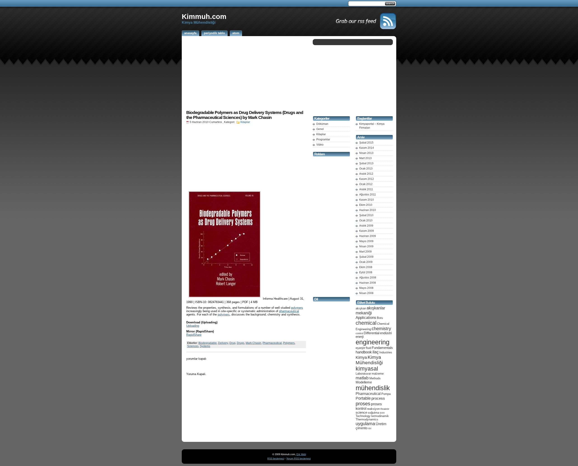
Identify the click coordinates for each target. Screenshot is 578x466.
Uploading (192, 325)
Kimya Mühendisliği (369, 360)
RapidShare (193, 334)
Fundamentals (382, 348)
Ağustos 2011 (367, 194)
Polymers (289, 343)
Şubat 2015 (366, 142)
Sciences (192, 346)
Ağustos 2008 (367, 277)
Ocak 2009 (366, 262)
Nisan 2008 (366, 293)
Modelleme (364, 382)
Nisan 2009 (366, 246)
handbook (364, 352)
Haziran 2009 (367, 236)
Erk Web (301, 454)
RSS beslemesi (275, 458)
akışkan (361, 308)
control (359, 333)
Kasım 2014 (366, 147)
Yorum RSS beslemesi (298, 458)
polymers (297, 307)
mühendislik (373, 388)
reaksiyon (373, 408)
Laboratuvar (363, 373)
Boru (380, 318)
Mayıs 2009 (366, 241)
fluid (368, 348)
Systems (205, 346)
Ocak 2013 (366, 168)
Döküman (322, 123)
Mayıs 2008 (366, 288)
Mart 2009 (365, 251)
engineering (372, 342)
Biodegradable (207, 343)
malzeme (378, 373)
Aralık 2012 (366, 173)
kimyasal (367, 368)
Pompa (386, 394)
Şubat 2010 (366, 215)
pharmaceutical (289, 311)
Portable (363, 398)
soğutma (373, 412)
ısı (369, 428)
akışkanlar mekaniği (370, 310)
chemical (366, 323)
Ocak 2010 (366, 220)
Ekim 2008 (365, 267)
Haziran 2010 (367, 210)
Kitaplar (245, 122)
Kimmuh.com (204, 16)
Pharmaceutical (272, 343)
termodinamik (380, 416)
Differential (371, 333)
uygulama (365, 423)
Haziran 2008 (367, 282)
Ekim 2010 (365, 204)
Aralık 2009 (366, 225)
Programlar (323, 139)
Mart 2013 (365, 158)
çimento (361, 428)
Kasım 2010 (366, 199)
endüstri (386, 333)
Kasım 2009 (366, 230)
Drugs (240, 343)
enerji (360, 336)
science (361, 412)
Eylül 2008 (365, 272)
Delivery (223, 343)
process (378, 398)
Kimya (361, 357)
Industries (385, 352)
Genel (320, 129)
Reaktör (384, 409)
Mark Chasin (253, 343)
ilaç (376, 352)
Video (320, 144)
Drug (232, 343)
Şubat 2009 (366, 256)
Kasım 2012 (366, 179)
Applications (366, 317)
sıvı (382, 412)
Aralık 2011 (366, 189)
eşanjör (360, 348)
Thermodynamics (367, 419)
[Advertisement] (246, 72)
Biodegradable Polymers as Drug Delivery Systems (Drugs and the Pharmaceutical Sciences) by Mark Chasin (244, 115)
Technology (363, 416)
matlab (362, 377)
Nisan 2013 (366, 153)
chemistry (381, 328)
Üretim (381, 424)
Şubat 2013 (366, 163)
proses (363, 403)
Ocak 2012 (366, 184)
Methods (375, 378)
